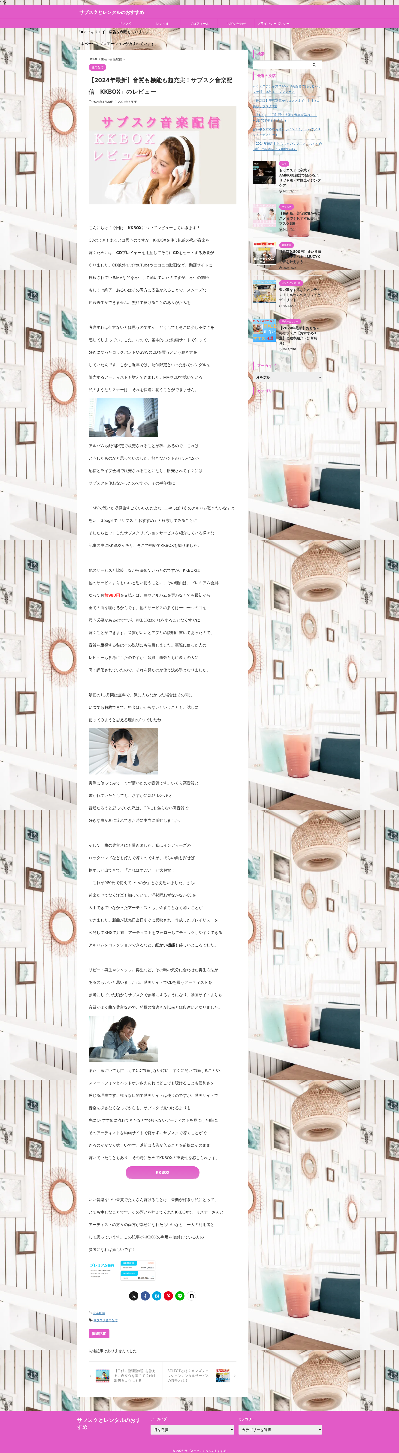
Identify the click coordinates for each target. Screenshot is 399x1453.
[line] (179, 1296)
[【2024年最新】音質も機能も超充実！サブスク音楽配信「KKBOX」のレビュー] (156, 1296)
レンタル (162, 23)
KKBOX (162, 1172)
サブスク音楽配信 (106, 1320)
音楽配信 (99, 1313)
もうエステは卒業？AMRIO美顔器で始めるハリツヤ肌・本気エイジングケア (287, 89)
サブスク (125, 23)
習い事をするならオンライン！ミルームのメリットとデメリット (286, 132)
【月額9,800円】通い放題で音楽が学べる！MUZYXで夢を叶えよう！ (285, 117)
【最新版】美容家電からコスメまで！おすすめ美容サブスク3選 (286, 103)
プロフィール (199, 23)
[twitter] (133, 1296)
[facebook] (145, 1296)
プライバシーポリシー (273, 23)
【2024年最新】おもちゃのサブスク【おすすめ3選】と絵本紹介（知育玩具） (287, 146)
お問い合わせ (236, 23)
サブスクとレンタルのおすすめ (111, 12)
